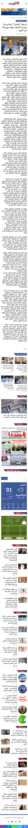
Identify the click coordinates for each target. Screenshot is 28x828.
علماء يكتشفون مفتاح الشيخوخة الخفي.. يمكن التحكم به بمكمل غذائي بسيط (9, 797)
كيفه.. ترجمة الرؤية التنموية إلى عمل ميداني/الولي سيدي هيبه (19, 751)
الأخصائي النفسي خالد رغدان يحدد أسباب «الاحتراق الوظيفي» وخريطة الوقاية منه (10, 581)
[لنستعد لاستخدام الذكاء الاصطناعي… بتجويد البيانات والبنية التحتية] (22, 689)
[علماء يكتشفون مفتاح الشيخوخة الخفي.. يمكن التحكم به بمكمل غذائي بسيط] (22, 796)
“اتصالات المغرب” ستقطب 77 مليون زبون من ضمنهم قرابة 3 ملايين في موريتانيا (9, 699)
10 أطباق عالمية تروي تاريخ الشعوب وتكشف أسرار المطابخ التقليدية (9, 774)
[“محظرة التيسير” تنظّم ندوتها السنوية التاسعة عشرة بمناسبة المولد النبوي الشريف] (7, 379)
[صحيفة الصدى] (14, 3)
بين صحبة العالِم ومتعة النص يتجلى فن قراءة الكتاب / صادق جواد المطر (10, 651)
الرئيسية (22, 18)
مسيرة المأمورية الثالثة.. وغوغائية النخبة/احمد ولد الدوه (19, 742)
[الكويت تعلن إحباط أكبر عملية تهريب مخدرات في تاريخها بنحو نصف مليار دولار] (7, 360)
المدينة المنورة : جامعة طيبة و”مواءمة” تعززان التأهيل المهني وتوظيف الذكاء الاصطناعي (9, 678)
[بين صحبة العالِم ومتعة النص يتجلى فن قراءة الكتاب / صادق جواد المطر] (22, 649)
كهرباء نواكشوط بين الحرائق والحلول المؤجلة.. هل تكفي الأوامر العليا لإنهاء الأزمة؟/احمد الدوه (10, 602)
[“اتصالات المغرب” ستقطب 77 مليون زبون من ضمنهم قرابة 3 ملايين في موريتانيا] (22, 699)
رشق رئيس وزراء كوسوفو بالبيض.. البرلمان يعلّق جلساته (10, 765)
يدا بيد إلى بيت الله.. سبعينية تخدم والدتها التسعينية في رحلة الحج (9, 807)
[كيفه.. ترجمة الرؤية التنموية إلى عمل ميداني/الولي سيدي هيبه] (5, 750)
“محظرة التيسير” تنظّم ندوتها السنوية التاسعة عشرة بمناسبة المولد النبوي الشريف (8, 386)
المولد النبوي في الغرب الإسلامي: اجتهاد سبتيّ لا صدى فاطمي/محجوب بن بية (9, 662)
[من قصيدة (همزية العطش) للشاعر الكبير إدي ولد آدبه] (22, 640)
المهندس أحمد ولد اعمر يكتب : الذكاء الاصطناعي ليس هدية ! (9, 709)
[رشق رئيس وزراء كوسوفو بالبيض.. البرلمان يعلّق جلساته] (22, 764)
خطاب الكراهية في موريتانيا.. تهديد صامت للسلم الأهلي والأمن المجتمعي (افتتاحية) (15, 416)
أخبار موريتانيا (15, 18)
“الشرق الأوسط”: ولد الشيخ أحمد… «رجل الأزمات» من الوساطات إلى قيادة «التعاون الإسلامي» (21, 368)
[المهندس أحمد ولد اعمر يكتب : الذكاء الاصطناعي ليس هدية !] (22, 710)
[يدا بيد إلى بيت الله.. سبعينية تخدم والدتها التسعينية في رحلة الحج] (22, 807)
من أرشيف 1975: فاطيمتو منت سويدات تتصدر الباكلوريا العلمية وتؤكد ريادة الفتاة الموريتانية (9, 785)
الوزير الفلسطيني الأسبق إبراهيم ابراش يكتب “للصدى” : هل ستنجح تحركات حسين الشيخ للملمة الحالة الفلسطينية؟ (10, 554)
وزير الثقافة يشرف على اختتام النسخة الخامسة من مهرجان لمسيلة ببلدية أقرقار (9, 630)
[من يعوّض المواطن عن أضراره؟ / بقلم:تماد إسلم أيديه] (22, 591)
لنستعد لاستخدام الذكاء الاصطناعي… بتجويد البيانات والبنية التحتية (9, 688)
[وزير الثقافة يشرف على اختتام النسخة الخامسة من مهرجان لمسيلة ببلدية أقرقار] (22, 629)
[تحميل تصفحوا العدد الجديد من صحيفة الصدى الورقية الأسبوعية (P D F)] (14, 466)
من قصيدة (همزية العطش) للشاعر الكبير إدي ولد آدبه (10, 641)
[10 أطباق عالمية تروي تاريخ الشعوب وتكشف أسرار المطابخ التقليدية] (22, 773)
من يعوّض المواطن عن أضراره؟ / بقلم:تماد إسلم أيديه (9, 591)
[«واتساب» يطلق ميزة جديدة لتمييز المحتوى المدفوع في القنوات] (22, 719)
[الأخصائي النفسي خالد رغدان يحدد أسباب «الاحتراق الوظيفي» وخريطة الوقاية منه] (22, 580)
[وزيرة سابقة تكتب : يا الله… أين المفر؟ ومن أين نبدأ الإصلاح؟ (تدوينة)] (5, 732)
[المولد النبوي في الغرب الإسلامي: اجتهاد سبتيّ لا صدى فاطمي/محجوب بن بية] (22, 661)
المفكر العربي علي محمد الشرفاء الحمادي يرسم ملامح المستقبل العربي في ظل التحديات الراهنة (9, 569)
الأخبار (18, 20)
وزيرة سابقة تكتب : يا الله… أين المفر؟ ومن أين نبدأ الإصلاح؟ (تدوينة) (19, 733)
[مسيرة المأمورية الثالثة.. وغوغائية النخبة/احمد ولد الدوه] (5, 741)
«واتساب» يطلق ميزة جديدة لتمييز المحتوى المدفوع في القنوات (10, 718)
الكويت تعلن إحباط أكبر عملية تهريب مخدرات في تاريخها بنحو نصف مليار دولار (7, 368)
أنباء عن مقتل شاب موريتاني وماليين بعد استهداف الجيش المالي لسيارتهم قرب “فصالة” (21, 387)
